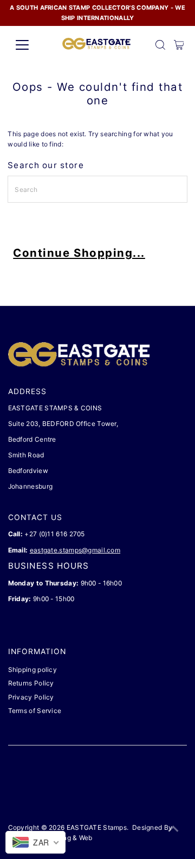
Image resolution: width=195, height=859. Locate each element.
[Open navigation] (29, 44)
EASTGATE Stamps (97, 827)
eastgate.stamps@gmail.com (75, 550)
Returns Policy (31, 683)
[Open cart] (179, 45)
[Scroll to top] (173, 829)
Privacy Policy (31, 697)
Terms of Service (35, 711)
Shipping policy (32, 669)
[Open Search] (160, 45)
